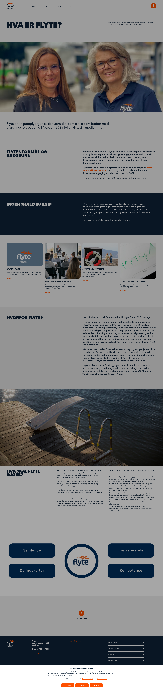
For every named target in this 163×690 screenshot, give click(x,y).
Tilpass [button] (82, 685)
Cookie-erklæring (102, 679)
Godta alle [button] (96, 685)
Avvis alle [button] (68, 685)
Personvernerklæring (88, 679)
